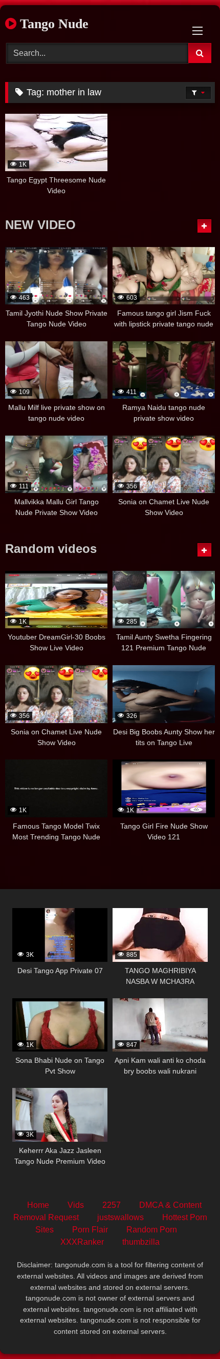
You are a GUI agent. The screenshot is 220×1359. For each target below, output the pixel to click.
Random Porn (151, 1229)
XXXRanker (82, 1242)
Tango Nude (52, 23)
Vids (76, 1205)
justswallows (120, 1217)
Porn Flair (90, 1229)
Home (38, 1205)
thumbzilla (141, 1242)
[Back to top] (188, 1329)
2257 (111, 1205)
